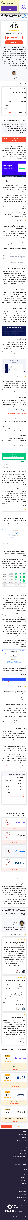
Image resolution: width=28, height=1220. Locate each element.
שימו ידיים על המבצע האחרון (9, 8)
